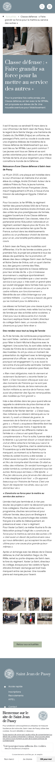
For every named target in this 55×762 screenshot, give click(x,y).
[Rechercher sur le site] (42, 6)
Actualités (11, 16)
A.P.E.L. (11, 699)
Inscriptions (14, 692)
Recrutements (15, 695)
